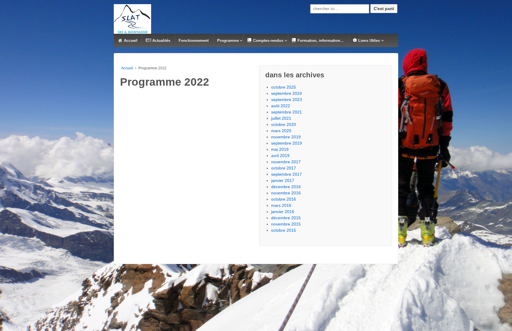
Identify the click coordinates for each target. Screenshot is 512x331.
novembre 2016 (286, 193)
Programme (228, 40)
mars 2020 (281, 130)
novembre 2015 (286, 224)
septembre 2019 (286, 143)
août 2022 (280, 105)
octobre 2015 (283, 230)
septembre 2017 (286, 174)
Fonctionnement (194, 40)
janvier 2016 (282, 211)
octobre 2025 (283, 87)
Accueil (127, 68)
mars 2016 (281, 205)
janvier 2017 (282, 180)
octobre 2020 (283, 124)
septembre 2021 (286, 112)
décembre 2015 (286, 217)
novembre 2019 (286, 137)
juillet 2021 (281, 118)
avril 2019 (280, 155)
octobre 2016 (283, 199)
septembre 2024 (286, 93)
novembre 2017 (286, 161)
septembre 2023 (286, 99)
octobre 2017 (283, 168)
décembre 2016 (286, 186)
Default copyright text (140, 278)
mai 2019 (280, 149)
